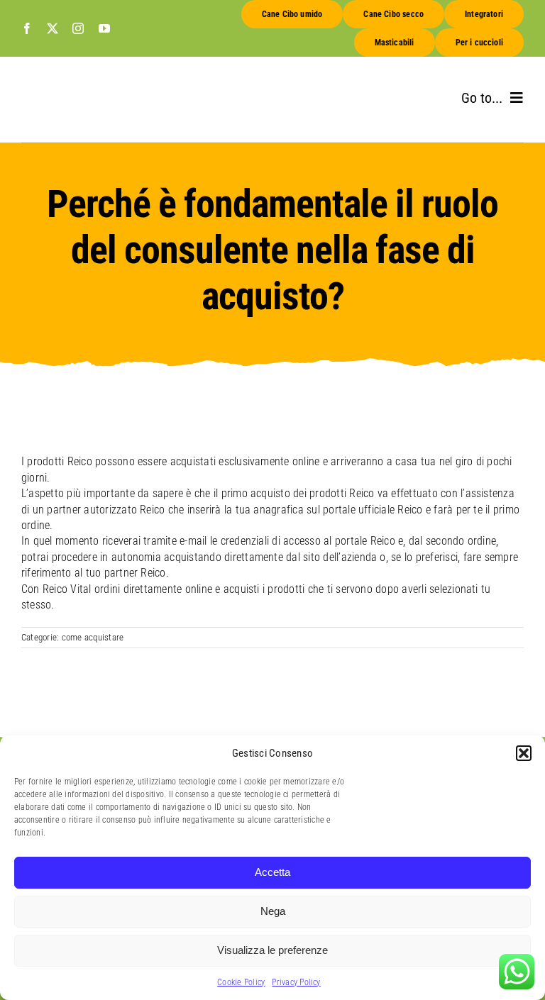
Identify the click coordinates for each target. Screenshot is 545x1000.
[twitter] (52, 28)
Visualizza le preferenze (272, 950)
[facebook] (27, 28)
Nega (272, 911)
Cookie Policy (241, 982)
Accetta (272, 872)
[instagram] (78, 28)
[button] (524, 753)
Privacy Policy (296, 982)
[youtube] (104, 28)
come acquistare (93, 637)
